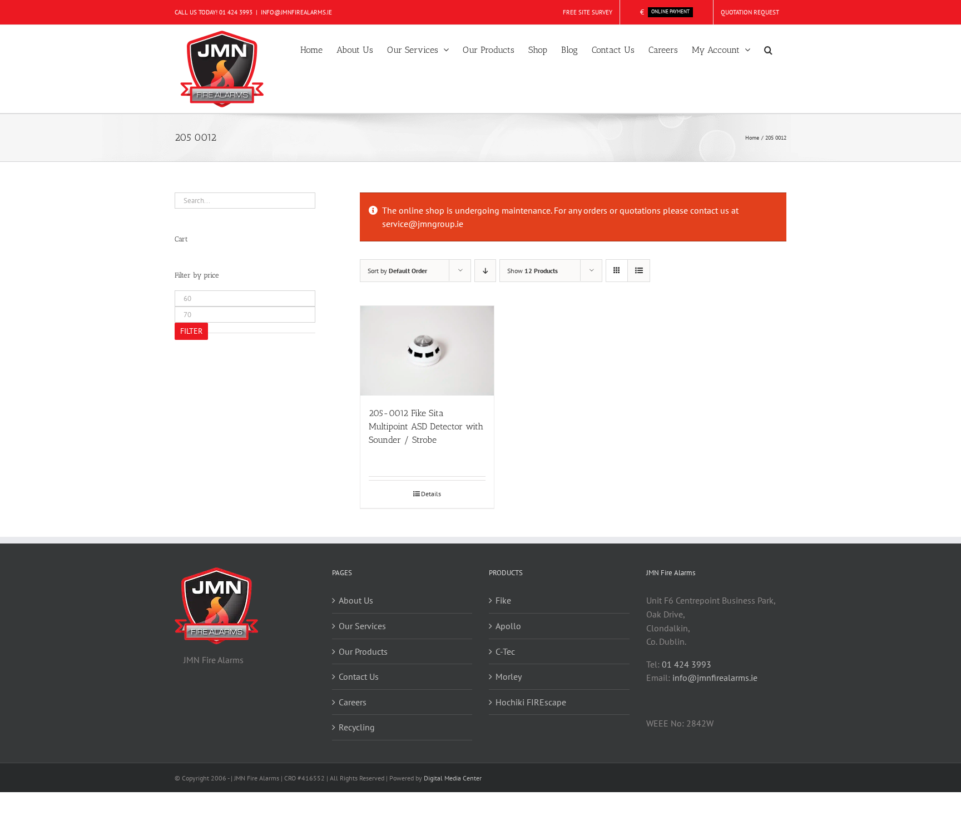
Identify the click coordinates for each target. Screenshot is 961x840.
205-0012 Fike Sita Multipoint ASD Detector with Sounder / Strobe (426, 426)
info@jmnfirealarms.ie (714, 677)
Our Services (362, 625)
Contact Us (359, 676)
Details (431, 494)
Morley (509, 676)
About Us (356, 600)
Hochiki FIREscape (531, 702)
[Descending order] (485, 270)
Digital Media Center (453, 778)
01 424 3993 (235, 12)
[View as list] (639, 270)
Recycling (357, 727)
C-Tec (505, 651)
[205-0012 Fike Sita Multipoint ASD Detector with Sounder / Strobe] (427, 350)
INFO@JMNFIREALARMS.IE (296, 12)
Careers (352, 702)
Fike (503, 600)
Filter (191, 331)
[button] (768, 49)
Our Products (363, 651)
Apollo (508, 625)
